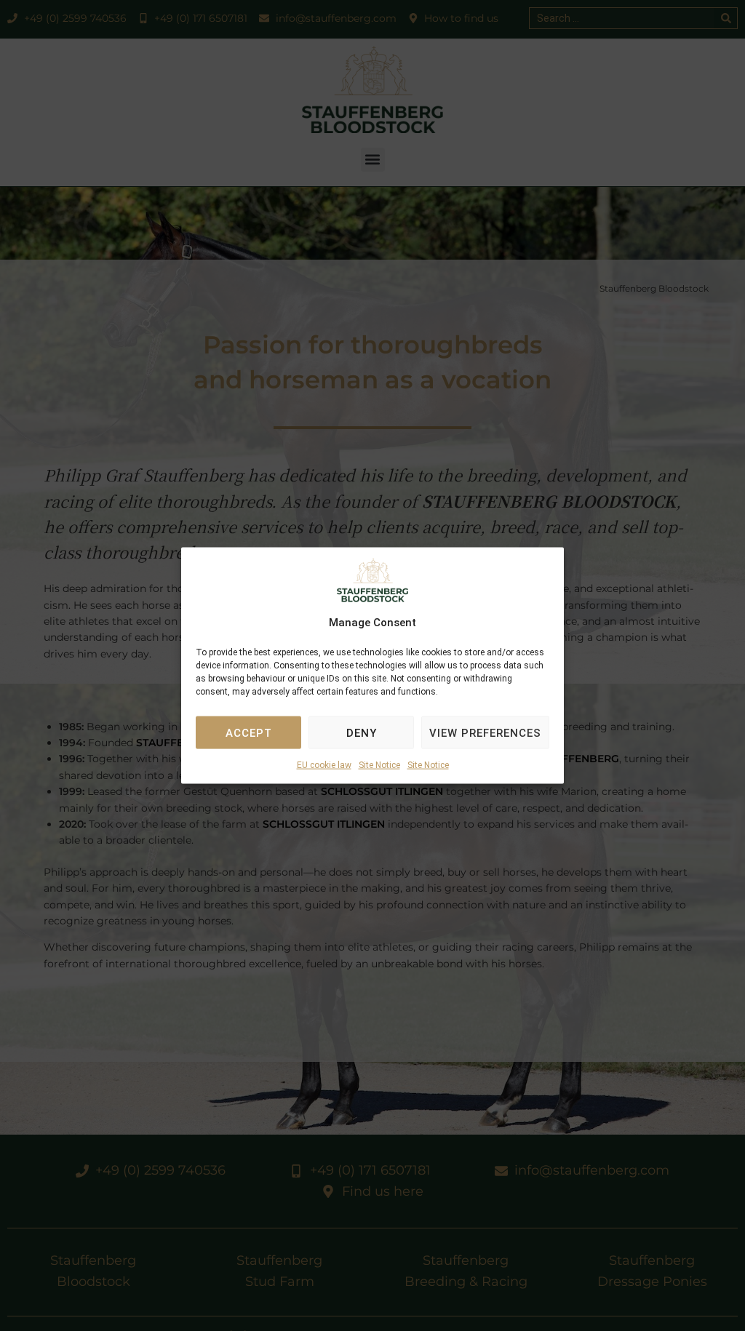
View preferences (485, 733)
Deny (361, 733)
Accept (249, 733)
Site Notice (379, 765)
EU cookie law (324, 765)
